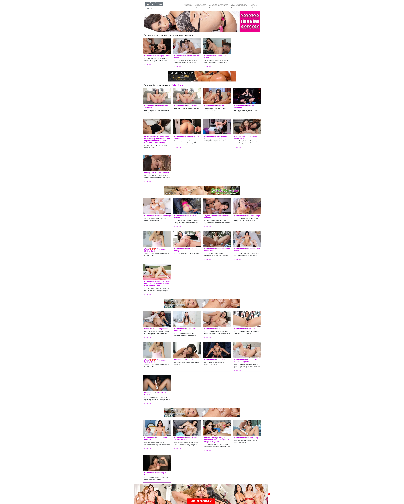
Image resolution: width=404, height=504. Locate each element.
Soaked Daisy (252, 438)
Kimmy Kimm (239, 136)
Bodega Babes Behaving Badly (246, 137)
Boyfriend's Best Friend (247, 250)
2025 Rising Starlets (160, 329)
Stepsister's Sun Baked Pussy (217, 250)
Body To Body (192, 105)
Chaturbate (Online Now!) (154, 143)
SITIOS (254, 5)
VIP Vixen (221, 359)
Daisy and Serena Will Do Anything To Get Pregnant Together (216, 440)
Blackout (220, 105)
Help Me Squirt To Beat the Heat (186, 439)
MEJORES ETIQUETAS (240, 5)
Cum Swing (251, 329)
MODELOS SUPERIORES (218, 5)
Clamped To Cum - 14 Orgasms (245, 360)
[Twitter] (152, 4)
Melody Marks (150, 173)
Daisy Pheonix (150, 56)
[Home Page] (147, 4)
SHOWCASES (200, 5)
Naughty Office (163, 56)
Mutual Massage (164, 216)
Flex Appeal (222, 136)
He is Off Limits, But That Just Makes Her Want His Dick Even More (157, 284)
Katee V (147, 329)
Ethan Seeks (179, 359)
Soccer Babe (191, 359)
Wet (219, 329)
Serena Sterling (210, 438)
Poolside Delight (253, 216)
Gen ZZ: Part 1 (163, 173)
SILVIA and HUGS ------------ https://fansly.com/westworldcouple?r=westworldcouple (157, 139)
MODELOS (188, 5)
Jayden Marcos (210, 216)
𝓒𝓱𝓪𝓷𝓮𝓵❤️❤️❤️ (150, 249)
